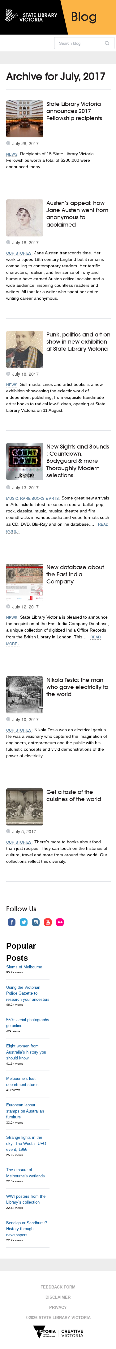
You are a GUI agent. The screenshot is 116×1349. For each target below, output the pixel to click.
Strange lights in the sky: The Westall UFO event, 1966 (26, 1143)
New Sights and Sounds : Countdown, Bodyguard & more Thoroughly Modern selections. (77, 461)
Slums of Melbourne (24, 967)
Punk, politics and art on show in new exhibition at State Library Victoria (78, 342)
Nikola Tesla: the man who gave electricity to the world (77, 687)
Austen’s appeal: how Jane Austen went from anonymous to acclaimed (77, 213)
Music (12, 498)
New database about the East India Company (75, 574)
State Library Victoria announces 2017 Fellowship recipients (74, 111)
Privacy (58, 1307)
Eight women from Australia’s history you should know (26, 1052)
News (11, 154)
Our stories (19, 253)
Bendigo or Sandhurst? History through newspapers (26, 1229)
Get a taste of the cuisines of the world (73, 795)
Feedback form (58, 1287)
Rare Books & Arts (39, 498)
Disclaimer (58, 1297)
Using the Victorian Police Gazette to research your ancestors (27, 993)
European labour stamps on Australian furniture (25, 1111)
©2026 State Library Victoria (58, 1317)
